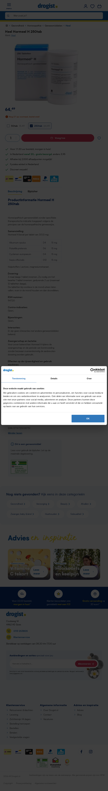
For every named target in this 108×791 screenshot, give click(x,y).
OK (88, 418)
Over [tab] (89, 378)
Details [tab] (54, 378)
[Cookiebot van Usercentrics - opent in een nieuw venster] (92, 370)
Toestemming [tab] (18, 378)
